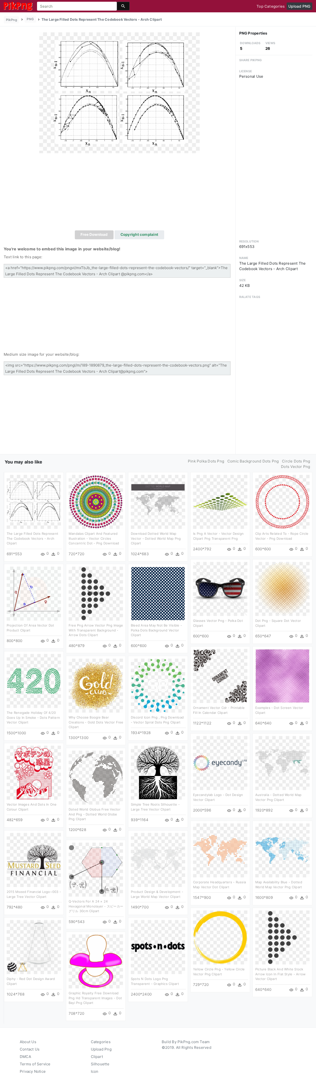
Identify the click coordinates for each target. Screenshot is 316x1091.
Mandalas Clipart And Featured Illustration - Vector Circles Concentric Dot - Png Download (94, 538)
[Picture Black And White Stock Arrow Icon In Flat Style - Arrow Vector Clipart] (282, 937)
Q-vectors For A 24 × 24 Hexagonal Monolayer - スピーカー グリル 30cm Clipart (96, 906)
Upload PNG (299, 6)
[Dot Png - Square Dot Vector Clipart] (282, 588)
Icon (95, 1071)
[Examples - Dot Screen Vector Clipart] (282, 675)
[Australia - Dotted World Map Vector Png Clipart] (282, 762)
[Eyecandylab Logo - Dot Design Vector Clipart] (220, 762)
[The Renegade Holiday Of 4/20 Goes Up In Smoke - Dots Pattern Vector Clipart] (34, 680)
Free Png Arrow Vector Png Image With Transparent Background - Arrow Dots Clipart (96, 630)
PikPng (11, 20)
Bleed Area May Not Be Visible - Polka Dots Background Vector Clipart (156, 630)
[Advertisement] (119, 193)
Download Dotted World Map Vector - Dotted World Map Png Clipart (156, 538)
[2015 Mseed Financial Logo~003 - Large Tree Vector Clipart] (34, 859)
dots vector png (295, 466)
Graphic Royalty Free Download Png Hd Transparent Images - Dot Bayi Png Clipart (95, 998)
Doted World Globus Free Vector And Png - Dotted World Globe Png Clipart (94, 814)
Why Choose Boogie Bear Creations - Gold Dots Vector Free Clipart (96, 722)
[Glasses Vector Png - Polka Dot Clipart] (220, 588)
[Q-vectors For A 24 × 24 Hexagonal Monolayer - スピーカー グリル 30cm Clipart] (96, 869)
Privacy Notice (33, 1071)
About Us (28, 1041)
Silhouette (100, 1064)
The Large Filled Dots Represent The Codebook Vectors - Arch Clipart (32, 538)
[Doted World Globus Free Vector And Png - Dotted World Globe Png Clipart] (96, 777)
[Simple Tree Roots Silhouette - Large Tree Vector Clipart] (158, 772)
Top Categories (271, 6)
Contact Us (30, 1049)
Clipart (97, 1056)
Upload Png (101, 1049)
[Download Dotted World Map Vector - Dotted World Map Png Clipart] (158, 501)
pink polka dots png (206, 461)
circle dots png (296, 461)
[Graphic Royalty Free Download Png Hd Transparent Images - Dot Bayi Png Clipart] (96, 961)
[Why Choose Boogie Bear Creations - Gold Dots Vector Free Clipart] (96, 685)
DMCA (25, 1056)
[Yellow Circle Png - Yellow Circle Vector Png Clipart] (220, 937)
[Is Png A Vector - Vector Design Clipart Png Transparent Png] (220, 501)
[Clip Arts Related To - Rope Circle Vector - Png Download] (282, 501)
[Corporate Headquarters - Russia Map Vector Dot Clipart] (220, 850)
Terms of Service (35, 1064)
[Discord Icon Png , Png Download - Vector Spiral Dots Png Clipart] (158, 685)
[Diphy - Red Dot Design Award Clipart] (34, 946)
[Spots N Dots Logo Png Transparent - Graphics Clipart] (158, 946)
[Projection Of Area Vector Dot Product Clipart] (34, 593)
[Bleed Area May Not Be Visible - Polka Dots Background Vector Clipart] (158, 593)
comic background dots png (253, 461)
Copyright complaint (139, 234)
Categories (101, 1041)
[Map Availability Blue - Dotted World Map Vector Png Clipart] (282, 850)
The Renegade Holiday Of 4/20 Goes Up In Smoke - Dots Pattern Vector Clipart (33, 717)
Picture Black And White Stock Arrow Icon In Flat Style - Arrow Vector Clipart (280, 974)
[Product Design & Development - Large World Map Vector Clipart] (158, 859)
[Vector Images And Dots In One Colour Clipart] (34, 772)
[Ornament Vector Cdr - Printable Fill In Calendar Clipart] (220, 675)
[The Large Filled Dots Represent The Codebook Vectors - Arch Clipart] (119, 92)
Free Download (94, 234)
